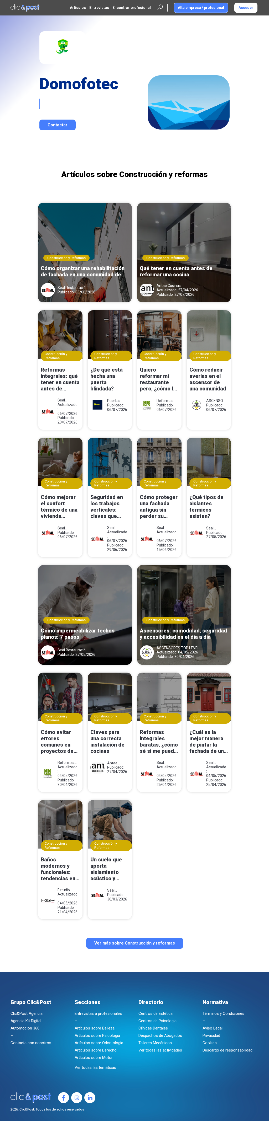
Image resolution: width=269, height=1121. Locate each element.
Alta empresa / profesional (201, 8)
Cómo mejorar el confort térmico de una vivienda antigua (59, 507)
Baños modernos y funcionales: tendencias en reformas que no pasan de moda (58, 869)
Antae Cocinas (169, 285)
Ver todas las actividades (160, 1050)
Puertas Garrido (113, 401)
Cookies (210, 1042)
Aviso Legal (213, 1028)
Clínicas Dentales (153, 1028)
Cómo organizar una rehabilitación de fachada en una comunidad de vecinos (83, 271)
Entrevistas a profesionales (98, 1013)
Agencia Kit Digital (26, 1020)
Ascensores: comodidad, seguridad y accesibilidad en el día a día (183, 633)
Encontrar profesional (131, 8)
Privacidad (211, 1035)
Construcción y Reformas (66, 258)
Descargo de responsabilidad (227, 1050)
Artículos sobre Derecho (96, 1050)
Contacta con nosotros (31, 1042)
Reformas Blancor (165, 401)
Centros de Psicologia (157, 1020)
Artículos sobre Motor (94, 1057)
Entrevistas (99, 8)
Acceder (246, 8)
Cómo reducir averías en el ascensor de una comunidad (207, 379)
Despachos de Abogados (160, 1035)
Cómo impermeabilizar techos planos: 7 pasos (78, 633)
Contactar (58, 124)
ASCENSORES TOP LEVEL (215, 401)
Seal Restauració (72, 288)
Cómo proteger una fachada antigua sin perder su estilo (159, 507)
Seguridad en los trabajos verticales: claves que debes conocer (108, 507)
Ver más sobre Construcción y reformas (134, 943)
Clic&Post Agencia (27, 1013)
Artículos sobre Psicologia (97, 1035)
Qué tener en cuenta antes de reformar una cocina (176, 271)
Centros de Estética (155, 1013)
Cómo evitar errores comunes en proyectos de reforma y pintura (57, 742)
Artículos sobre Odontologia (99, 1042)
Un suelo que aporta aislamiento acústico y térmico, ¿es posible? (106, 869)
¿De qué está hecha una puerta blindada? (106, 379)
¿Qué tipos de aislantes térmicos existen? (206, 506)
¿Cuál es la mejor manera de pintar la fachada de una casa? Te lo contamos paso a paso (208, 742)
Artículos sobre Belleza (95, 1028)
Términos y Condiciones (223, 1013)
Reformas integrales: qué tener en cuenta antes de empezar (60, 380)
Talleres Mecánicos (155, 1042)
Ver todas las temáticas (95, 1067)
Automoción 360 (25, 1028)
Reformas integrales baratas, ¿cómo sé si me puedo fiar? (159, 742)
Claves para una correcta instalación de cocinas (107, 741)
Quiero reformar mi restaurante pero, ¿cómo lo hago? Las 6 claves (158, 380)
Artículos (78, 8)
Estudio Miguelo (64, 890)
